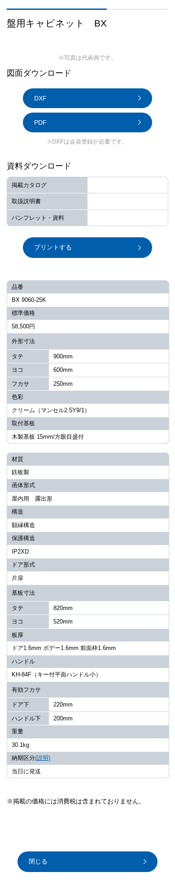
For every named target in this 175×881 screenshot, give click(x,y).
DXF (40, 98)
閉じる (38, 861)
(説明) (42, 758)
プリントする (53, 247)
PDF (40, 122)
